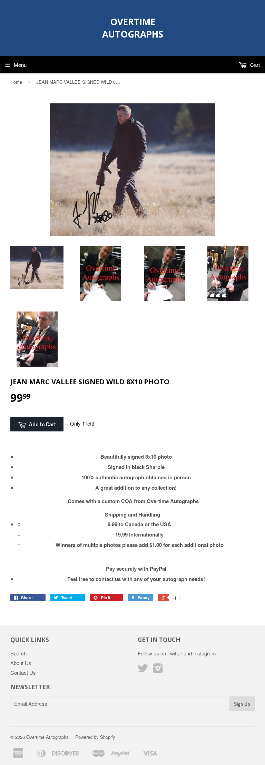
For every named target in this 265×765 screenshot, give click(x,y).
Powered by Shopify (95, 737)
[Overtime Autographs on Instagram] (158, 670)
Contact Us (23, 672)
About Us (20, 662)
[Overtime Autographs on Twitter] (143, 670)
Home (16, 82)
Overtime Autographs (132, 28)
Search (18, 653)
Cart (254, 64)
